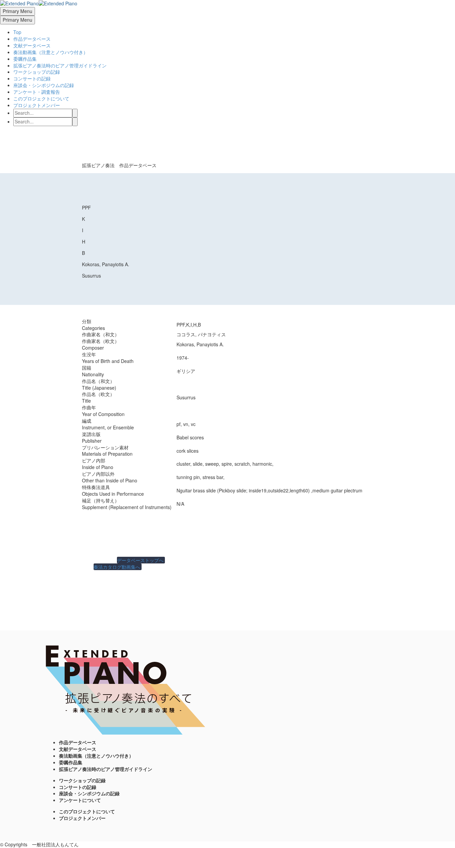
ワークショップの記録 (36, 71)
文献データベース (32, 45)
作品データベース (32, 38)
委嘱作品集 (25, 58)
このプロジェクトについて (41, 98)
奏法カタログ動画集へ (118, 566)
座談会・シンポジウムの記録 (43, 85)
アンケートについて (80, 800)
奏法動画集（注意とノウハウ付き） (50, 52)
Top (17, 32)
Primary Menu (17, 11)
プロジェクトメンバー (36, 105)
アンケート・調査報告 (36, 91)
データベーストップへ (141, 560)
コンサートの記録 (32, 78)
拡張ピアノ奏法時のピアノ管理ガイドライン (60, 65)
